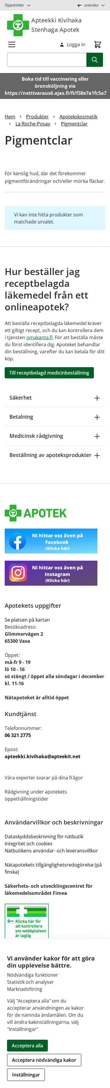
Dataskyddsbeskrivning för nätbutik (44, 836)
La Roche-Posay (33, 123)
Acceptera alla (27, 1045)
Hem (10, 116)
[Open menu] (11, 44)
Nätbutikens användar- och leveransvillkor (51, 850)
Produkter (37, 116)
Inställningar (26, 1075)
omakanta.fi (39, 337)
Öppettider (14, 5)
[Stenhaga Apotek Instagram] (55, 573)
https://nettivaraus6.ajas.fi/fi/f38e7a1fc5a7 (55, 93)
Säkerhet (20, 397)
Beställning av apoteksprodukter (50, 454)
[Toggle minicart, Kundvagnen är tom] (97, 44)
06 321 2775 (18, 735)
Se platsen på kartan (27, 620)
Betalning (21, 416)
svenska (91, 5)
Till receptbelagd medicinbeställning (49, 373)
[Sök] (95, 60)
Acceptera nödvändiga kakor (44, 1060)
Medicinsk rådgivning (36, 435)
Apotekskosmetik (78, 116)
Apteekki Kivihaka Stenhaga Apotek (56, 25)
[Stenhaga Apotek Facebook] (55, 541)
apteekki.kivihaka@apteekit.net (42, 756)
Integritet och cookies (29, 843)
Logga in (76, 44)
